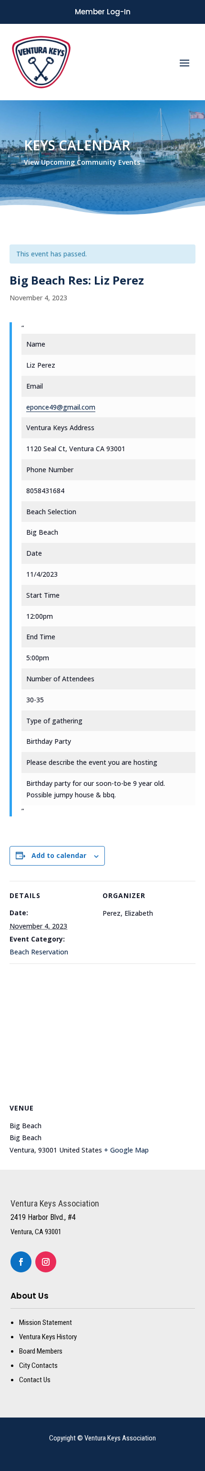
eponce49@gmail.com (60, 407)
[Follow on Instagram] (45, 1261)
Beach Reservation (39, 951)
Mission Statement (45, 1322)
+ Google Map (126, 1149)
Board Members (40, 1351)
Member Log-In (103, 12)
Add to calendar (58, 855)
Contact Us (35, 1380)
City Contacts (38, 1365)
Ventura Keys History (48, 1337)
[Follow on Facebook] (20, 1261)
